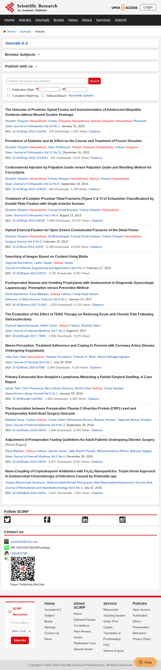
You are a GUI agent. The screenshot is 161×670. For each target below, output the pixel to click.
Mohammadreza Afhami (113, 451)
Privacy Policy (142, 639)
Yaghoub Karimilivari (18, 262)
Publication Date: (22, 89)
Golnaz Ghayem (68, 178)
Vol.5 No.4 (58, 456)
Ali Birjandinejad (58, 236)
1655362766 (18, 553)
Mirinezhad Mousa (79, 419)
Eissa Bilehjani (39, 294)
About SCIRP (79, 605)
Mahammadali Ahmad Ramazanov (69, 482)
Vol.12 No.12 (52, 152)
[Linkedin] (85, 519)
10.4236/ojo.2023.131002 (29, 131)
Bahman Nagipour (142, 451)
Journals (42, 20)
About (87, 20)
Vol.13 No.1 (52, 126)
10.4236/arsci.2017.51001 (29, 304)
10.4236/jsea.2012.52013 (29, 273)
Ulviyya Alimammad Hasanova (25, 482)
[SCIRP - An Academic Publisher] (31, 7)
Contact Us (51, 633)
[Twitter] (7, 519)
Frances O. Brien (84, 356)
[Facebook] (47, 519)
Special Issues (83, 649)
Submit (120, 20)
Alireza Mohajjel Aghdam (113, 356)
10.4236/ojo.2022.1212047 (30, 157)
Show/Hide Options (81, 95)
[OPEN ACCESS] (124, 7)
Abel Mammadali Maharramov (114, 482)
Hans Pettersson (59, 147)
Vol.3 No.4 (51, 215)
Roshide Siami (90, 325)
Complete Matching (25, 95)
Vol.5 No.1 (60, 299)
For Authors (81, 625)
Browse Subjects (21, 54)
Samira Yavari (57, 451)
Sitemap (49, 627)
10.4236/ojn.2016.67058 (28, 367)
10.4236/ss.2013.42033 (28, 246)
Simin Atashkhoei (16, 294)
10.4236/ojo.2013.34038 (28, 220)
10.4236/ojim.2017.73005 (29, 336)
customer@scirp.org (23, 541)
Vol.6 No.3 (58, 425)
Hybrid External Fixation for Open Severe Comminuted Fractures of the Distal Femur (72, 230)
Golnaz (68, 121)
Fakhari (60, 294)
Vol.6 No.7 (45, 362)
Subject (49, 615)
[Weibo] (122, 519)
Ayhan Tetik (13, 388)
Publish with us (20, 66)
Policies (140, 603)
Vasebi (63, 262)
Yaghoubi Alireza (128, 419)
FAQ (106, 644)
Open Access (141, 609)
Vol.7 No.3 (58, 330)
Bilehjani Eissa (14, 419)
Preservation (141, 627)
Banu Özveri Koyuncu (59, 388)
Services (103, 20)
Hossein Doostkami (58, 356)
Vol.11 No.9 (52, 183)
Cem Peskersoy (32, 388)
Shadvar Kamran (104, 419)
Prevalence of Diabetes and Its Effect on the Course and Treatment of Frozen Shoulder (73, 141)
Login (148, 7)
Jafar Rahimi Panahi (82, 451)
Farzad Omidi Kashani (63, 210)
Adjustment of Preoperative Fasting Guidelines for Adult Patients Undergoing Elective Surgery (80, 439)
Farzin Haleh (56, 419)
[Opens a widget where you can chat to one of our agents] (145, 662)
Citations (94, 131)
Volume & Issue (113, 650)
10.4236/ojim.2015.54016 (29, 461)
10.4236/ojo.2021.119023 (29, 189)
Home (9, 20)
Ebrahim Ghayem (26, 121)
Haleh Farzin (48, 325)
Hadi (32, 356)
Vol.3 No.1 (51, 393)
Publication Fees (85, 643)
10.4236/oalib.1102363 (27, 398)
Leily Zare (11, 356)
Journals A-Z (52, 609)
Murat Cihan (88, 388)
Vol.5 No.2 (78, 268)
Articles (25, 20)
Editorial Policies (84, 619)
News (73, 20)
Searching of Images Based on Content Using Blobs (46, 256)
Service (110, 603)
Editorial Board (56, 95)
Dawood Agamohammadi (22, 325)
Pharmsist (119, 121)
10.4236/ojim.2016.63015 (29, 430)
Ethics (78, 613)
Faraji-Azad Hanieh (85, 294)
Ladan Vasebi (43, 262)
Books (59, 20)
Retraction (139, 633)
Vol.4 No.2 (35, 241)
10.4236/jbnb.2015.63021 (29, 493)
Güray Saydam (114, 388)
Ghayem (110, 178)
